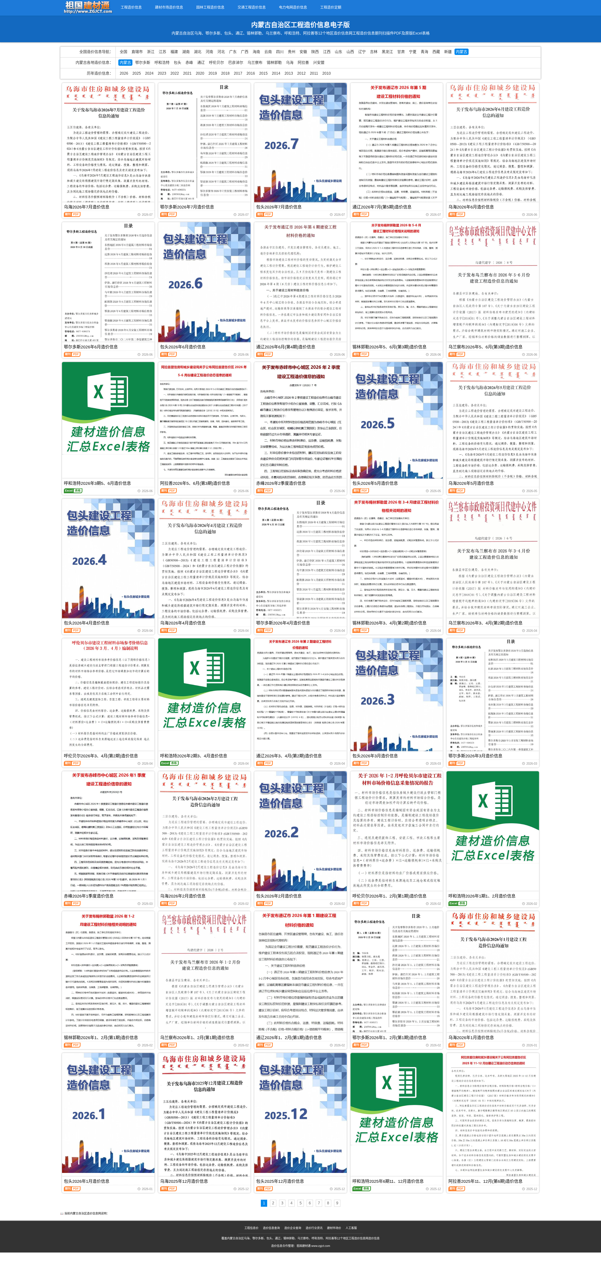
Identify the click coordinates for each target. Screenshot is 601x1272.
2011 (314, 73)
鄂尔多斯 (142, 63)
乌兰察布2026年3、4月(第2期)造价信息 (485, 623)
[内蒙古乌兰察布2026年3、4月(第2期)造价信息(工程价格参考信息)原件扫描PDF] (493, 561)
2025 (136, 73)
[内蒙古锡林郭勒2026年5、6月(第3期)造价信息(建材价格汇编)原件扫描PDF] (397, 277)
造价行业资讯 (314, 1228)
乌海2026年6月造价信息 (471, 207)
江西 (327, 52)
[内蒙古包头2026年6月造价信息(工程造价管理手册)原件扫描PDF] (204, 282)
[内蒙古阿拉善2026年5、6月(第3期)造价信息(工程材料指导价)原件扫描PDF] (204, 423)
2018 (225, 73)
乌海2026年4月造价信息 (183, 623)
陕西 (315, 52)
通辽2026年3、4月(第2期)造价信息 (289, 756)
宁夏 (412, 52)
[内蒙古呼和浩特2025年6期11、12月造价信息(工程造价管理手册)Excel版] (397, 1099)
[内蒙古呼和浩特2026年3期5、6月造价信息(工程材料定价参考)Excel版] (108, 408)
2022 (174, 73)
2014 (276, 73)
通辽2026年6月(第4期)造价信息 (285, 347)
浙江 (150, 52)
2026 (124, 73)
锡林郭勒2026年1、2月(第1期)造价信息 (101, 1037)
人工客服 (351, 1228)
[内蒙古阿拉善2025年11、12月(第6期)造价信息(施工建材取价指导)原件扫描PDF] (493, 1118)
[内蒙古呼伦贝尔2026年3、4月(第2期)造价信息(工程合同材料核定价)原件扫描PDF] (108, 697)
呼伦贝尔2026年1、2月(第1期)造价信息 (389, 896)
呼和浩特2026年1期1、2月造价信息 (482, 896)
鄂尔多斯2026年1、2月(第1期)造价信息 (389, 1037)
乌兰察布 (254, 63)
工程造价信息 (131, 7)
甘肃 (401, 52)
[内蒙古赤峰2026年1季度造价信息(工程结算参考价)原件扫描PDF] (108, 832)
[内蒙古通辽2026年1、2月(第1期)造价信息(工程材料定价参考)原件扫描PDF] (300, 972)
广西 (244, 52)
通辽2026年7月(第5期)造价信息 (382, 207)
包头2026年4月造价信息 (86, 623)
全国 (123, 52)
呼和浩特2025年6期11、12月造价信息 (388, 1181)
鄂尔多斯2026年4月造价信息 (283, 623)
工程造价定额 (330, 7)
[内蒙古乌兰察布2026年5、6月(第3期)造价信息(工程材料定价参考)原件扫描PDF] (493, 284)
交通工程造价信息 (252, 7)
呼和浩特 (162, 63)
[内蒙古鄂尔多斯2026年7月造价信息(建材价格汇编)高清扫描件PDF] (204, 143)
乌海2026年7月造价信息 (86, 207)
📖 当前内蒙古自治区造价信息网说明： (84, 1213)
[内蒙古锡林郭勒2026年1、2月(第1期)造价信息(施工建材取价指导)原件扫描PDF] (108, 970)
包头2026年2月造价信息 (279, 896)
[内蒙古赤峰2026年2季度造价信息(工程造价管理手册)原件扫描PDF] (300, 424)
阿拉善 (303, 63)
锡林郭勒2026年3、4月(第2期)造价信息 (389, 623)
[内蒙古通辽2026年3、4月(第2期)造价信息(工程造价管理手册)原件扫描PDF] (300, 690)
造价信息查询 (271, 1228)
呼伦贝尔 (216, 63)
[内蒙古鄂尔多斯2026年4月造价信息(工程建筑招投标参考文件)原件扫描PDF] (300, 562)
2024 (149, 73)
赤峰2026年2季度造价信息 (281, 483)
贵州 (291, 52)
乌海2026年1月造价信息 (471, 1037)
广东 (233, 52)
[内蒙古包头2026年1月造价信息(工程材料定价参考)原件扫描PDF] (108, 1113)
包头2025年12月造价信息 (280, 1181)
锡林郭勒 (274, 63)
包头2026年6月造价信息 (183, 347)
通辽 (201, 63)
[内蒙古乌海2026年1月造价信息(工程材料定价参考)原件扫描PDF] (493, 975)
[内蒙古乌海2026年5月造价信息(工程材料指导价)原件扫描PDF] (493, 423)
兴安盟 (318, 63)
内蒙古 (461, 52)
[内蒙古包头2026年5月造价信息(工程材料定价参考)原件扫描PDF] (397, 422)
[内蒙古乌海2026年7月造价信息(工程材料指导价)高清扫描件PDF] (108, 144)
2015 (263, 73)
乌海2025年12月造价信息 (184, 1181)
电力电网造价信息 (293, 7)
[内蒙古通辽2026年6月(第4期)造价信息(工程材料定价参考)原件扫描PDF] (300, 285)
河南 (209, 52)
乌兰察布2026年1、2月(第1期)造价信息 (197, 1037)
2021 (187, 73)
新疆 (448, 52)
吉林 (374, 52)
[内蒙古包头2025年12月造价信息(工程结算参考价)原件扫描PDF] (300, 1113)
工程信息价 (251, 1228)
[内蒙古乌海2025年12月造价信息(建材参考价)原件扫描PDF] (204, 1118)
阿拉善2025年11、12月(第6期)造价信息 (485, 1181)
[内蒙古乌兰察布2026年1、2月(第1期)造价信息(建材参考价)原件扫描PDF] (204, 971)
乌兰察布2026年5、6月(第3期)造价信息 (485, 347)
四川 (280, 52)
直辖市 (137, 52)
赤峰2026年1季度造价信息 (89, 896)
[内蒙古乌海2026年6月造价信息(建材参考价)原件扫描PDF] (493, 146)
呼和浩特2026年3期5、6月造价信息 (97, 483)
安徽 (303, 52)
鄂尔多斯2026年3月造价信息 (475, 756)
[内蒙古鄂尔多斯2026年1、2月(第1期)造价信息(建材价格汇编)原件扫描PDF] (397, 973)
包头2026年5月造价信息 (375, 483)
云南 (268, 52)
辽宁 (362, 52)
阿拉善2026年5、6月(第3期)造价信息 (195, 483)
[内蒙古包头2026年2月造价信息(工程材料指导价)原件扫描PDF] (300, 831)
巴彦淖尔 (235, 63)
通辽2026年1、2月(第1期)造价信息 (289, 1037)
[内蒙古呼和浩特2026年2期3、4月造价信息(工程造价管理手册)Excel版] (204, 684)
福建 (174, 52)
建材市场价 (334, 1228)
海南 (256, 52)
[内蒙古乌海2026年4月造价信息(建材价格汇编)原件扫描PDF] (204, 562)
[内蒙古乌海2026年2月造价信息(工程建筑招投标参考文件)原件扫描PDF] (204, 835)
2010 (326, 73)
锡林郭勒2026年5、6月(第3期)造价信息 (389, 347)
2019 (212, 73)
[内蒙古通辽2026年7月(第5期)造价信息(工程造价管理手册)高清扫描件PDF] (397, 145)
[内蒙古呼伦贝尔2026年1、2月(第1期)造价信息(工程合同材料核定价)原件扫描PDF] (397, 830)
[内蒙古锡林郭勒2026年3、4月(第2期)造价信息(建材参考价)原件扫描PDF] (397, 556)
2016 (251, 73)
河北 (221, 52)
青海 (424, 52)
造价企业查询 (292, 1228)
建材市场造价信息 (169, 7)
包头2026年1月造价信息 (86, 1181)
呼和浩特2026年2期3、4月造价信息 (193, 756)
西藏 (436, 52)
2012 (301, 73)
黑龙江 (387, 52)
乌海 (289, 63)
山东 (338, 52)
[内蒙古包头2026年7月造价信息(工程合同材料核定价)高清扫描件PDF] (300, 143)
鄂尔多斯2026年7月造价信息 (187, 207)
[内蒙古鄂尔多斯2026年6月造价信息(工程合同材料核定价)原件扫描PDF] (108, 284)
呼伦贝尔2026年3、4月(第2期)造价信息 (101, 756)
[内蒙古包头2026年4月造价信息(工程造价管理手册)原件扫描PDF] (108, 559)
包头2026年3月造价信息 (375, 756)
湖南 (186, 52)
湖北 (197, 52)
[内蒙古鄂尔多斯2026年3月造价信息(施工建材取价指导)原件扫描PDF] (493, 697)
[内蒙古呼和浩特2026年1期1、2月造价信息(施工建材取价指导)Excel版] (493, 817)
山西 (350, 52)
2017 (238, 73)
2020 (200, 73)
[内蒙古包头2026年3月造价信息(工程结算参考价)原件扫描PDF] (397, 698)
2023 (162, 73)
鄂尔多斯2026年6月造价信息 (91, 347)
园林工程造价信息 (210, 7)
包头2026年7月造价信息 (279, 207)
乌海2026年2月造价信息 (183, 896)
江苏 (162, 52)
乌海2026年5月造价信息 (471, 483)
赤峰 (189, 63)
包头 (177, 63)
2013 (289, 73)
